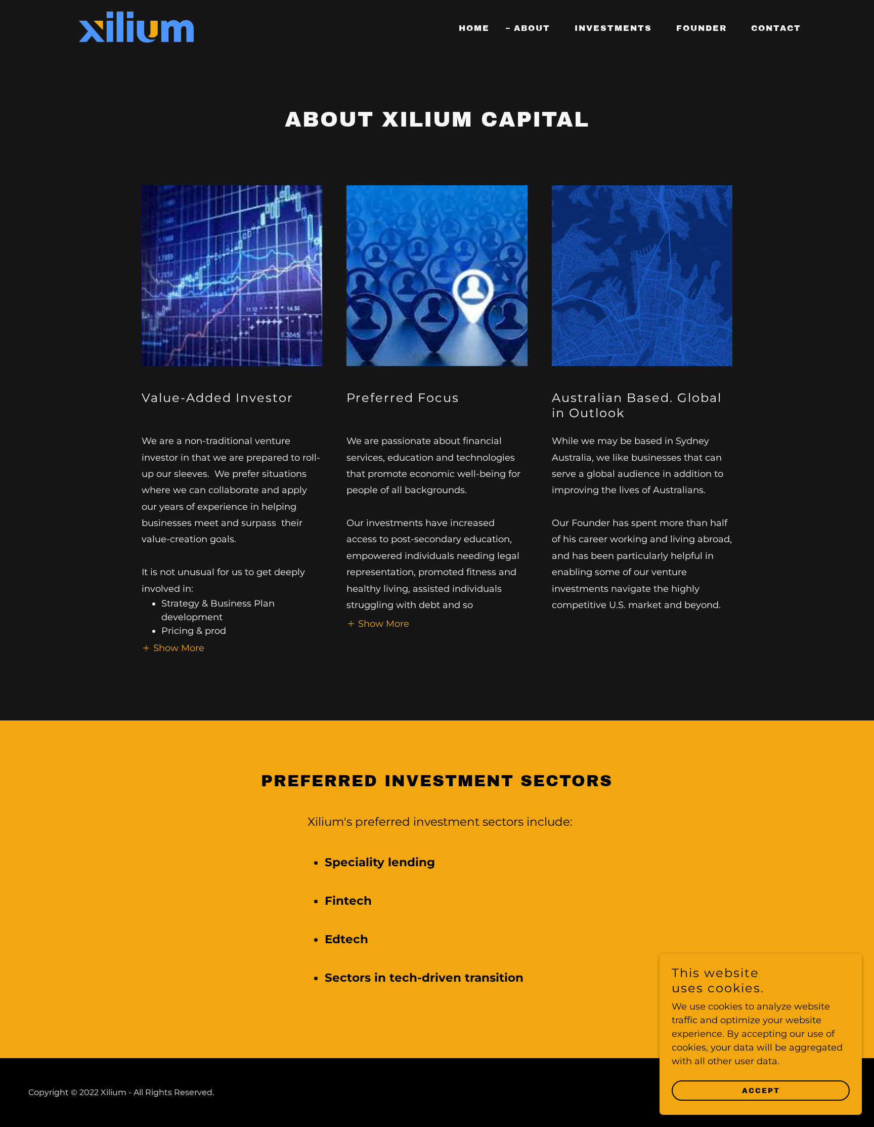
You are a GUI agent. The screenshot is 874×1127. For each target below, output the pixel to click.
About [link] (532, 28)
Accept (761, 1091)
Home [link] (474, 28)
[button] (173, 648)
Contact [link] (776, 28)
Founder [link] (701, 28)
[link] (136, 26)
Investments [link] (613, 28)
